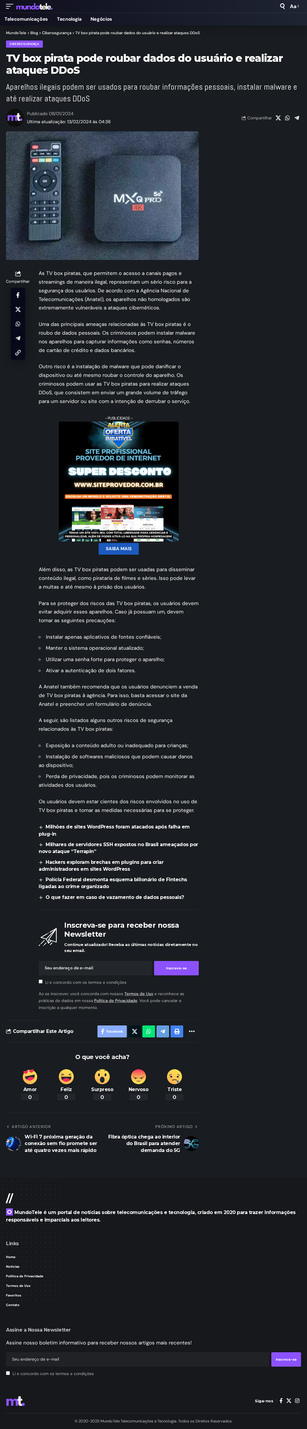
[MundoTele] (34, 6)
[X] (289, 1401)
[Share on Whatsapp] (287, 118)
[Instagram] (297, 1401)
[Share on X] (278, 118)
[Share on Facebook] (18, 295)
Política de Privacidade (115, 1000)
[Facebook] (281, 1401)
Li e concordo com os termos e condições (86, 982)
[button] (11, 6)
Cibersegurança (24, 44)
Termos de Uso (138, 993)
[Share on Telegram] (297, 118)
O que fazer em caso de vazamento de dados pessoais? (115, 897)
